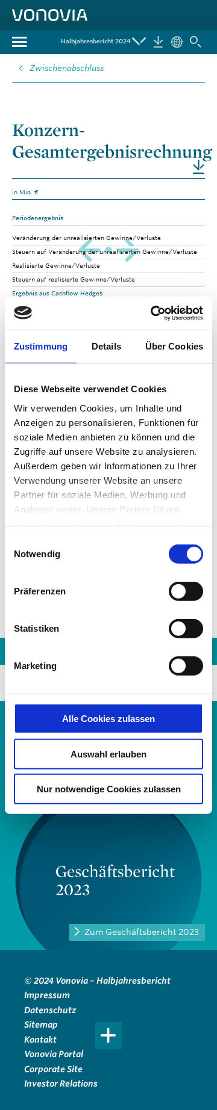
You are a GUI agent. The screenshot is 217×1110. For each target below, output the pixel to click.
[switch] (186, 591)
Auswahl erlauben (108, 753)
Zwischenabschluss (67, 68)
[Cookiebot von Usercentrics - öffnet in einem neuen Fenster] (153, 313)
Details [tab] (106, 346)
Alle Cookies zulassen (108, 719)
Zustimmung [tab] (41, 346)
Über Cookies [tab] (174, 346)
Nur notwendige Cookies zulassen (109, 789)
